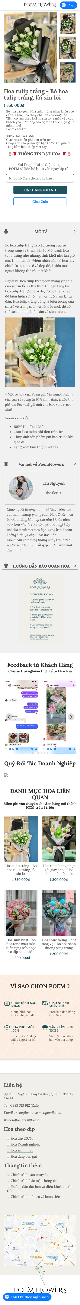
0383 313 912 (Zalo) (24, 1105)
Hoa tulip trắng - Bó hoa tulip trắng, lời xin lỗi (21, 870)
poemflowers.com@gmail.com (38, 1112)
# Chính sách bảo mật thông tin (32, 1180)
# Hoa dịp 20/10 (20, 1138)
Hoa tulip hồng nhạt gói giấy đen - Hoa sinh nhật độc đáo (59, 870)
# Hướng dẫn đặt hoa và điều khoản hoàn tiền (40, 1188)
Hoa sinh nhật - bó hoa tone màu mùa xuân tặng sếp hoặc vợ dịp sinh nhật (21, 946)
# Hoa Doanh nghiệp (23, 1144)
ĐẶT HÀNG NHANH (40, 190)
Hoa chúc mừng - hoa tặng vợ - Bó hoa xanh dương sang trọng (59, 944)
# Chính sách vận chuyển (27, 1175)
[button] (67, 23)
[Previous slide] (24, 79)
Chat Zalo (40, 201)
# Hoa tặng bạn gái (22, 1156)
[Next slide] (36, 79)
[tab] (32, 753)
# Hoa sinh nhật (20, 1150)
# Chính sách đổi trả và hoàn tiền (33, 1196)
